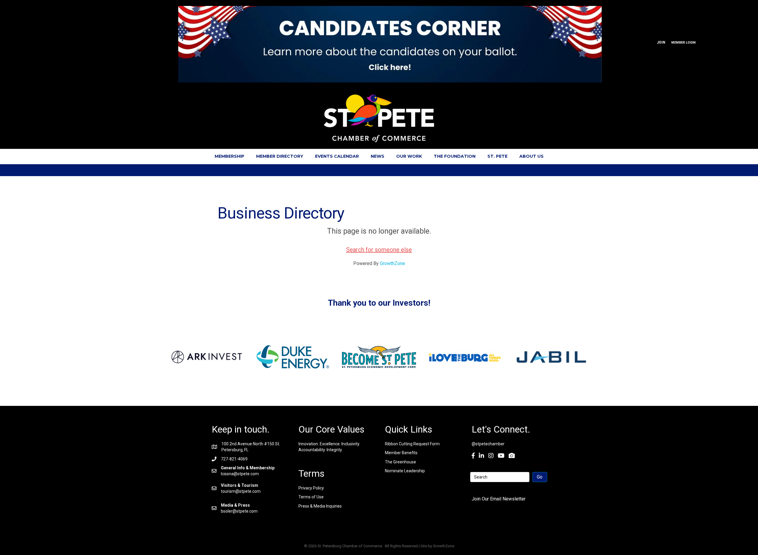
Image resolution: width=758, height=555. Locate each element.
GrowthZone (392, 263)
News (377, 156)
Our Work (409, 156)
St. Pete (497, 156)
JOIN (661, 42)
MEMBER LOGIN (683, 42)
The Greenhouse (400, 462)
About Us (531, 156)
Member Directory (279, 156)
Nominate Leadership (405, 470)
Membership (229, 156)
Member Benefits (401, 452)
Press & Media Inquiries (320, 506)
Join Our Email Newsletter (499, 499)
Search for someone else (379, 249)
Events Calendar (337, 156)
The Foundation (455, 156)
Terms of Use (311, 497)
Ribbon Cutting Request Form (412, 443)
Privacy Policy (311, 488)
